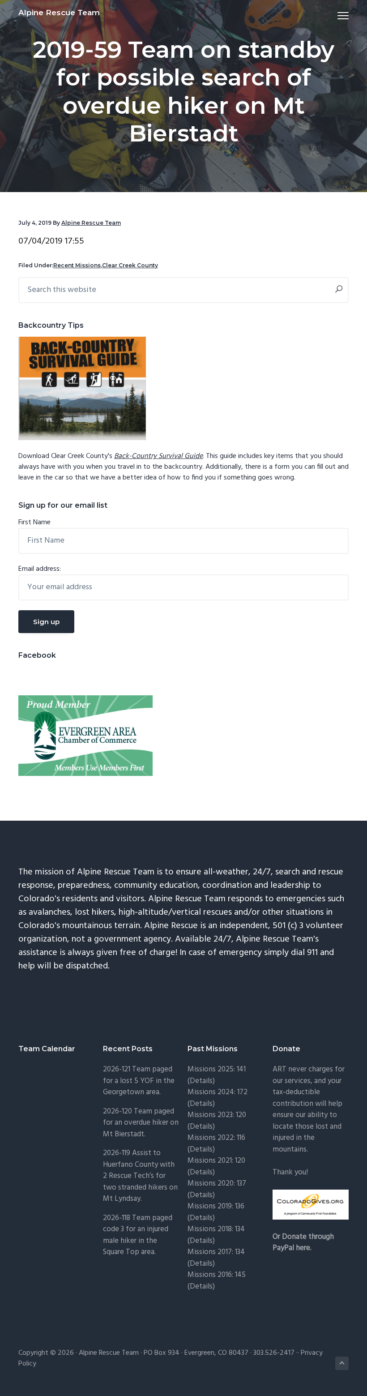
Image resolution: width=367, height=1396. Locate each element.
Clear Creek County (130, 265)
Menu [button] (332, 15)
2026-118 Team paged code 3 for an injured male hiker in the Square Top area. (137, 1235)
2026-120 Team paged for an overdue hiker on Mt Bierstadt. (141, 1122)
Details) (202, 1081)
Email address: (39, 569)
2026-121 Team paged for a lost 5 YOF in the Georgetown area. (139, 1080)
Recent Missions (77, 265)
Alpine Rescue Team (59, 12)
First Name (34, 522)
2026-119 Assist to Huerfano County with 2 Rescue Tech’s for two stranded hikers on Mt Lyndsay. (140, 1176)
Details (201, 1195)
